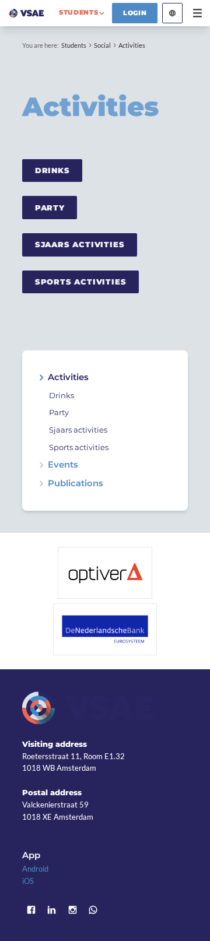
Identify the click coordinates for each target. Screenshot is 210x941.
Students (73, 45)
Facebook (31, 910)
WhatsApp (93, 910)
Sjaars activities (80, 244)
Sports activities (81, 281)
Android (35, 868)
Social (102, 45)
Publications (75, 484)
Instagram (72, 910)
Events (63, 465)
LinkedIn (52, 910)
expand (41, 377)
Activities (131, 45)
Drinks (52, 170)
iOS (28, 881)
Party (50, 207)
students (79, 12)
